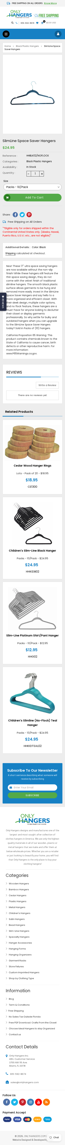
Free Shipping (16, 1010)
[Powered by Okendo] (15, 386)
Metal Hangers (16, 907)
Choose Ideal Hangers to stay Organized (31, 1028)
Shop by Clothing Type (21, 978)
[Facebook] (15, 214)
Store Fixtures (16, 966)
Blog (11, 999)
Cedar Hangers (17, 895)
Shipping (10, 253)
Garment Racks (17, 960)
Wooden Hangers (18, 883)
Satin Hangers (16, 919)
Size (5, 181)
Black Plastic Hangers (27, 46)
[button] (3, 302)
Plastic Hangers (17, 901)
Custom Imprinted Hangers (23, 972)
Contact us (14, 1034)
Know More (50, 3)
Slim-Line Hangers (18, 931)
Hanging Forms (17, 948)
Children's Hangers (19, 913)
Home (8, 46)
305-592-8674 (27, 23)
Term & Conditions (19, 1004)
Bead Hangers (16, 925)
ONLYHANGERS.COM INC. (37, 1136)
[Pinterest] (29, 214)
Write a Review (47, 385)
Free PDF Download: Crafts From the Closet (32, 1022)
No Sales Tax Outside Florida (24, 1016)
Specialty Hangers (18, 937)
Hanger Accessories (20, 942)
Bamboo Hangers (18, 889)
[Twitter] (22, 214)
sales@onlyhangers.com (25, 1082)
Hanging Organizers (20, 954)
